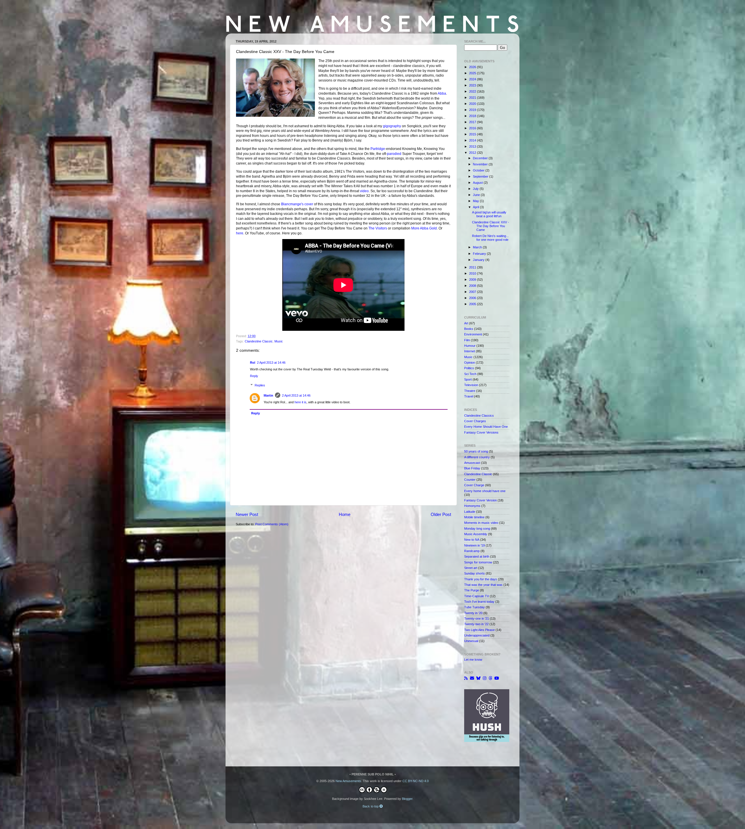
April (476, 207)
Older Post (441, 514)
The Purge (471, 590)
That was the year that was (483, 584)
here (239, 233)
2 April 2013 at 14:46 (271, 362)
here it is (300, 402)
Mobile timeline (474, 517)
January (479, 259)
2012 (473, 152)
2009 (473, 279)
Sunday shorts (474, 573)
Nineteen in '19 (474, 545)
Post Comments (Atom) (271, 524)
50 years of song (476, 451)
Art (466, 323)
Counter (470, 479)
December (481, 158)
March (478, 247)
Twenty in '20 (473, 613)
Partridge (377, 149)
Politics (469, 368)
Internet (469, 351)
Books (468, 328)
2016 (473, 128)
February (480, 253)
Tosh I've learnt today (479, 601)
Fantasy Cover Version (480, 500)
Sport (468, 379)
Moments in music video (481, 522)
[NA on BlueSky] (478, 678)
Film (467, 340)
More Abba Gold (424, 228)
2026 (473, 67)
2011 (473, 267)
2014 (473, 140)
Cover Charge (474, 485)
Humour (470, 345)
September (481, 176)
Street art (470, 568)
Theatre (469, 391)
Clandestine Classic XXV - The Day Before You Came (490, 225)
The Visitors (377, 228)
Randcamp (472, 551)
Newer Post (247, 514)
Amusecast (472, 462)
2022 (473, 91)
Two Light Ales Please (479, 630)
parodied (394, 154)
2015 (473, 134)
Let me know (473, 659)
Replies (260, 385)
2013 (473, 146)
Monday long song (477, 528)
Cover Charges (475, 421)
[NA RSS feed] (466, 678)
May (476, 201)
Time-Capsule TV (476, 596)
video (364, 191)
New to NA (471, 539)
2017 (473, 122)
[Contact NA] (472, 678)
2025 (473, 73)
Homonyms (472, 506)
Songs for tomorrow (478, 562)
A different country (477, 457)
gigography (392, 126)
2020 (473, 103)
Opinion (469, 362)
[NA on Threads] (490, 678)
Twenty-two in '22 (476, 624)
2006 (473, 298)
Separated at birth (476, 556)
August (478, 182)
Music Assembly (475, 534)
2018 (473, 116)
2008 (473, 285)
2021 (473, 97)
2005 (473, 304)
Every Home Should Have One (486, 426)
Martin (268, 395)
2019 (473, 110)
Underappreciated (476, 635)
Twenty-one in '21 (476, 618)
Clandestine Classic (259, 341)
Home (344, 514)
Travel (468, 396)
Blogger (407, 798)
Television (471, 385)
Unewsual (471, 641)
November (481, 164)
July (476, 188)
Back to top (371, 806)
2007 (473, 292)
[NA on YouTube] (496, 678)
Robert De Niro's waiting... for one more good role (490, 237)
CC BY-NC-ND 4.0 (415, 781)
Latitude (469, 511)
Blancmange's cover (297, 204)
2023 (473, 85)
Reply (254, 376)
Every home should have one (484, 491)
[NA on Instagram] (484, 678)
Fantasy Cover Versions (481, 432)
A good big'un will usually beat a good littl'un (489, 214)
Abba (442, 93)
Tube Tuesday (474, 607)
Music (278, 341)
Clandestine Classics (479, 415)
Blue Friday (472, 468)
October (479, 170)
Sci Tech (470, 374)
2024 (473, 79)
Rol (252, 362)
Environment (473, 334)
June (477, 195)
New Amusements (348, 781)
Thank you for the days (480, 579)
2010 (473, 273)
